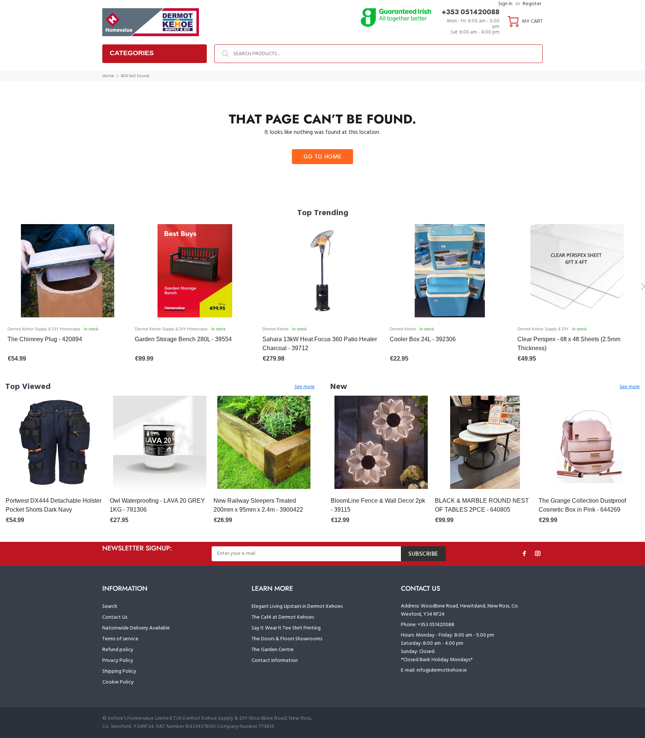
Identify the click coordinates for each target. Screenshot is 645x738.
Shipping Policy (119, 671)
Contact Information (275, 660)
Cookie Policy (118, 682)
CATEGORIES (132, 53)
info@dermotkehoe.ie (442, 670)
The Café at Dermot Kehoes (283, 617)
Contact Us (114, 617)
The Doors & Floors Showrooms (287, 639)
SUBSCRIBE (423, 554)
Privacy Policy (117, 660)
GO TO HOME (322, 157)
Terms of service (120, 639)
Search (109, 606)
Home (108, 76)
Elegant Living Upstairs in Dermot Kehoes (297, 606)
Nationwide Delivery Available (136, 628)
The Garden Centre (273, 650)
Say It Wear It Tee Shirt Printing (286, 628)
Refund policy (117, 650)
